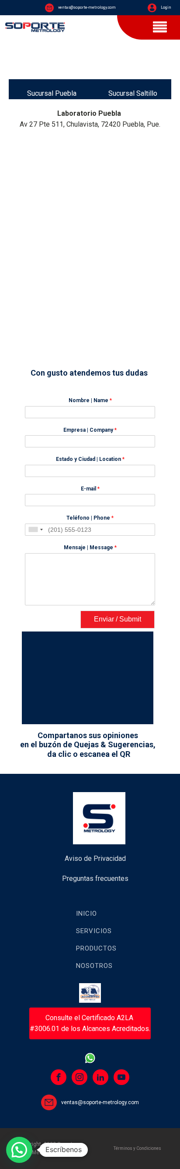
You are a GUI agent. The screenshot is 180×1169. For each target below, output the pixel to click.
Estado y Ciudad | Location (90, 459)
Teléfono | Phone (90, 518)
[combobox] (35, 529)
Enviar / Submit (117, 619)
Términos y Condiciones (137, 1148)
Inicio (86, 913)
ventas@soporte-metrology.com (87, 7)
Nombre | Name (90, 400)
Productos (96, 948)
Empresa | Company (90, 430)
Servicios (94, 931)
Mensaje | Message (90, 547)
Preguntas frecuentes (95, 878)
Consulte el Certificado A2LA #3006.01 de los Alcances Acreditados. (90, 1023)
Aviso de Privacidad (95, 858)
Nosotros (94, 966)
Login (166, 7)
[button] (19, 1150)
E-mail (90, 489)
